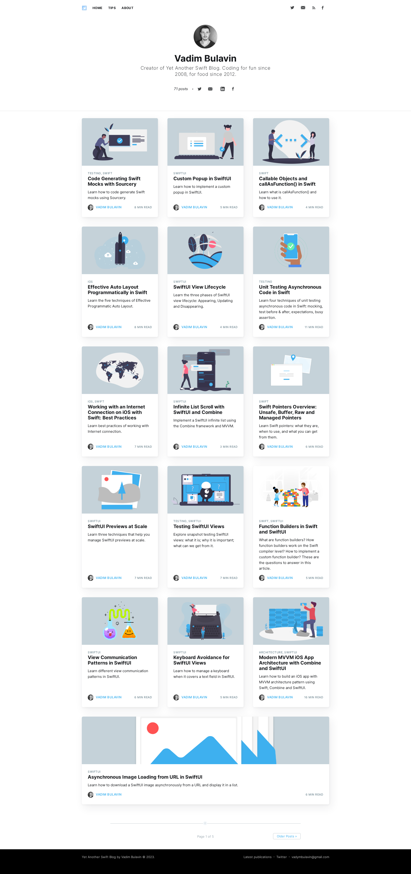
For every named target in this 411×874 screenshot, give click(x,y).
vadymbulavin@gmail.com (310, 857)
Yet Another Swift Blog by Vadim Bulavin (112, 857)
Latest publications (258, 857)
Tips (112, 8)
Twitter (281, 857)
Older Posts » (287, 836)
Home (98, 8)
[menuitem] (97, 8)
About (127, 8)
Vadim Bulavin (109, 207)
